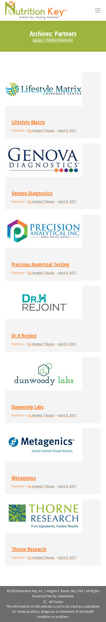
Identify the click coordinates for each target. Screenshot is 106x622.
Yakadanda (65, 596)
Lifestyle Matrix (28, 122)
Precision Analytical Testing (40, 264)
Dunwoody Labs (28, 406)
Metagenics (24, 477)
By (41, 130)
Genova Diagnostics (32, 193)
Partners (18, 130)
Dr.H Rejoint (24, 335)
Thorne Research (29, 549)
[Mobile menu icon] (98, 10)
